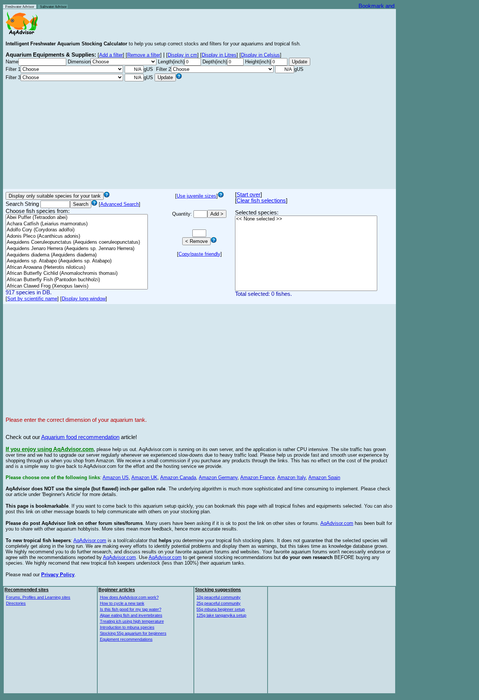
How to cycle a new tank (122, 603)
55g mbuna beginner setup (220, 609)
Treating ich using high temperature (132, 621)
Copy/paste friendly (199, 254)
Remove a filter (143, 55)
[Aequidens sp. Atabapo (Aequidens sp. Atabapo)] (76, 261)
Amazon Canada (178, 477)
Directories (16, 603)
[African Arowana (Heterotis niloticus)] (76, 267)
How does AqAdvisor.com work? (129, 597)
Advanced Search (119, 204)
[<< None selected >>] (306, 219)
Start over (248, 195)
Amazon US (116, 477)
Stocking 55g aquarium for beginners (133, 633)
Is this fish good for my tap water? (130, 609)
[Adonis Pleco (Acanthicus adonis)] (76, 236)
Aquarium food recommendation (80, 437)
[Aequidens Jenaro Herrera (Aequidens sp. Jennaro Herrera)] (76, 249)
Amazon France (257, 477)
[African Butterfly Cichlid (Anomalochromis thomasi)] (76, 273)
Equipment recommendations (126, 639)
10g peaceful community (218, 597)
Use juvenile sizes (196, 196)
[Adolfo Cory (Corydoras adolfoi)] (76, 230)
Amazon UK (144, 477)
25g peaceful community (218, 603)
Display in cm (182, 55)
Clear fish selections (261, 201)
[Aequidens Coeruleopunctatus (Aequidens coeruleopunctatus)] (76, 242)
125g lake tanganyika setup (221, 615)
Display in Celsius (260, 55)
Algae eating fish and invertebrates (131, 615)
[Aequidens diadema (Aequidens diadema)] (76, 255)
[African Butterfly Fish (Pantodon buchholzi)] (76, 280)
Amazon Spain (324, 477)
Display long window (84, 298)
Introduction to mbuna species (127, 627)
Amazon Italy (291, 477)
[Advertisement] (199, 133)
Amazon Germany (218, 477)
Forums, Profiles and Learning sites (38, 597)
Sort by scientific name (32, 298)
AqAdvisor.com (336, 523)
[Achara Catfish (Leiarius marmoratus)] (76, 224)
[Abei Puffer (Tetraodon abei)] (76, 217)
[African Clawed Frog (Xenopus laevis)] (76, 286)
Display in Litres (219, 55)
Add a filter (111, 55)
